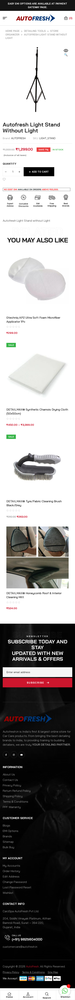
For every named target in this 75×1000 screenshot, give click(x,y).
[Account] (28, 994)
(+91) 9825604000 (27, 939)
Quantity (9, 163)
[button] (66, 53)
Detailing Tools (35, 30)
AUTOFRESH (18, 138)
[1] (65, 992)
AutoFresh (32, 966)
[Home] (9, 994)
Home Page (12, 30)
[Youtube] (21, 754)
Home (9, 996)
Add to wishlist (5, 179)
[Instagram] (13, 754)
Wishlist (65, 996)
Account (28, 996)
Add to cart (40, 171)
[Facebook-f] (6, 754)
